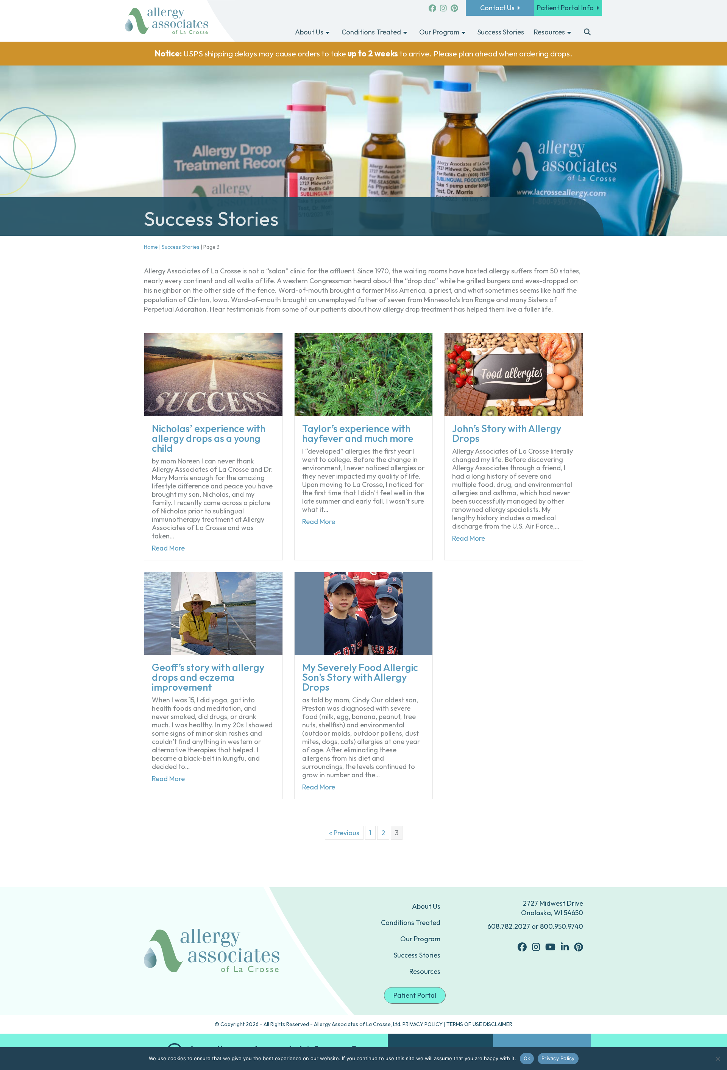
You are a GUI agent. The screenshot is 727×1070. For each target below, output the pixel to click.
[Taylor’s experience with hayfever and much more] (364, 374)
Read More (168, 548)
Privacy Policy (558, 1058)
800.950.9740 (561, 926)
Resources (424, 971)
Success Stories (181, 246)
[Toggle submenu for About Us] (327, 32)
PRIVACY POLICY (423, 1024)
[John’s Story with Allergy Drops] (514, 374)
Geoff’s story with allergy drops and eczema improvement (208, 677)
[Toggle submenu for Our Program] (463, 32)
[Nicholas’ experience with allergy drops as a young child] (213, 374)
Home (151, 246)
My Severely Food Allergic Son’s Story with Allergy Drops (360, 677)
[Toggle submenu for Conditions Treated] (405, 32)
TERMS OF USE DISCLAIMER (479, 1024)
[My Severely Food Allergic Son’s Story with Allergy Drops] (364, 612)
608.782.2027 (508, 926)
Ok (527, 1058)
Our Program (420, 938)
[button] (587, 32)
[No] (717, 1058)
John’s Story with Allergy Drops (506, 433)
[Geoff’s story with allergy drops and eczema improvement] (213, 612)
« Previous (344, 832)
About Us (426, 906)
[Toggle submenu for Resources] (569, 32)
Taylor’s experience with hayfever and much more (357, 433)
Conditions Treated (410, 922)
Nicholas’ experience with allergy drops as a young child (208, 438)
